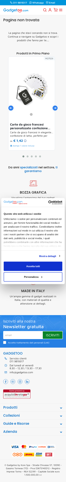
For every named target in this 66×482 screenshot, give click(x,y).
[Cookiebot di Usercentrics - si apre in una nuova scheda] (48, 202)
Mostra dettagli (47, 256)
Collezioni (11, 415)
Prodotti (10, 407)
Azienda (10, 431)
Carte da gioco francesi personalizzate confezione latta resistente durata (29, 126)
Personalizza (31, 276)
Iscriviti (52, 335)
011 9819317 (20, 2)
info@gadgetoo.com (21, 372)
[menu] (61, 10)
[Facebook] (5, 381)
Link (47, 342)
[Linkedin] (27, 381)
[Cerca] (45, 10)
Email (52, 2)
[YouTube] (12, 381)
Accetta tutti (33, 266)
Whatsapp (38, 2)
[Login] (50, 10)
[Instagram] (20, 381)
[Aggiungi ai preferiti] (47, 64)
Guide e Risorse (16, 423)
